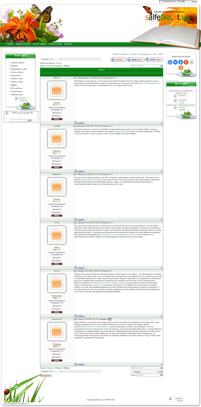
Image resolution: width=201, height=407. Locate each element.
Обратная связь (17, 94)
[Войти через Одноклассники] (181, 67)
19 (112, 222)
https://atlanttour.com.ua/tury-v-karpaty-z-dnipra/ (107, 283)
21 (110, 319)
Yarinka (59, 63)
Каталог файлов (17, 72)
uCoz (27, 403)
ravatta (57, 271)
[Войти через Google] (191, 62)
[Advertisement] (100, 390)
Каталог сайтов (17, 82)
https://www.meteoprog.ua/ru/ (149, 83)
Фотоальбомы (16, 88)
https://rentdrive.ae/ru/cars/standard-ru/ (95, 327)
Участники (133, 54)
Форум (14, 85)
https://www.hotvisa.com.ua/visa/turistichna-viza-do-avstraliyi (119, 234)
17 (112, 126)
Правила (14, 66)
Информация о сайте (19, 69)
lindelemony (56, 174)
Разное (50, 66)
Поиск (155, 54)
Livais (57, 222)
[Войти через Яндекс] (186, 62)
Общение (58, 66)
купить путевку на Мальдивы (91, 180)
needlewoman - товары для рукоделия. (181, 105)
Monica (57, 78)
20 (111, 271)
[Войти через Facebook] (180, 62)
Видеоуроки (16, 75)
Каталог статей (17, 78)
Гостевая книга (16, 91)
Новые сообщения (120, 54)
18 (112, 174)
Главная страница (17, 62)
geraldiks (56, 126)
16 (115, 78)
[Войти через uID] (170, 62)
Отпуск (67, 66)
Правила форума (145, 54)
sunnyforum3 (57, 319)
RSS (160, 54)
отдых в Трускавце (122, 131)
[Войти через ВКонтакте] (175, 62)
